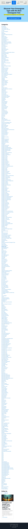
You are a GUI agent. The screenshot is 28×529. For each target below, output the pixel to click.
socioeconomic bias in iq (5, 416)
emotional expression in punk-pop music (7, 129)
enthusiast (3, 226)
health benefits (3, 244)
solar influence (3, 417)
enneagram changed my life (5, 154)
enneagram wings (4, 225)
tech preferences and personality (6, 440)
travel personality (4, 450)
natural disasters (4, 313)
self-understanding (4, 411)
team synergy (3, 439)
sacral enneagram (4, 388)
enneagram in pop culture (5, 176)
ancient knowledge (4, 37)
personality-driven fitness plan (6, 357)
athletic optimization (4, 49)
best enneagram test (4, 59)
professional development (5, 361)
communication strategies (5, 96)
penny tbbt (3, 331)
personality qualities (4, 345)
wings (2, 485)
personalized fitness (4, 358)
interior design (3, 272)
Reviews (21, 1)
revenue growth (4, 383)
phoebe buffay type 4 (4, 359)
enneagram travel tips (5, 218)
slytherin (2, 414)
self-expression (3, 401)
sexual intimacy (3, 412)
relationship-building (4, 379)
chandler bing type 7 (4, 80)
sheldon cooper (3, 413)
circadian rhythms (4, 87)
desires (2, 117)
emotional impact (4, 131)
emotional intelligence (4, 132)
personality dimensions (5, 342)
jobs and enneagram (4, 285)
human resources (4, 261)
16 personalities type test (5, 29)
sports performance (4, 424)
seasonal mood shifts (4, 392)
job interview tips (4, 282)
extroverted (3, 229)
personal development (5, 334)
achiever (2, 32)
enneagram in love (4, 174)
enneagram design (4, 159)
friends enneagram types (5, 236)
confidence (3, 100)
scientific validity (4, 389)
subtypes (2, 432)
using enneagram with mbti (5, 478)
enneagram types (4, 221)
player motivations (4, 360)
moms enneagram (4, 309)
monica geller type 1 (4, 310)
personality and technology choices (7, 338)
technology (3, 441)
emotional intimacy (4, 133)
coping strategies (4, 102)
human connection (4, 260)
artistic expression (4, 46)
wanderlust (3, 479)
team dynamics (3, 437)
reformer (2, 371)
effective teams (3, 127)
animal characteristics (5, 39)
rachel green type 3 (4, 367)
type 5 (2, 456)
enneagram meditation (5, 188)
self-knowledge (3, 404)
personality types (4, 353)
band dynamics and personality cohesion (7, 52)
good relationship (4, 240)
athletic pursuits (4, 50)
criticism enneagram (4, 112)
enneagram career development (6, 152)
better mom (3, 61)
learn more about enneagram (6, 289)
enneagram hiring (4, 170)
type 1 (2, 452)
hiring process (3, 250)
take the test (3, 434)
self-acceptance (3, 395)
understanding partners (5, 472)
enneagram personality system (6, 197)
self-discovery (3, 400)
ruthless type (3, 387)
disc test (2, 121)
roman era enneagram (5, 384)
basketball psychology (4, 53)
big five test (3, 64)
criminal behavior (4, 110)
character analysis (4, 81)
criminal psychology (4, 111)
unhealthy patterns (4, 475)
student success (4, 430)
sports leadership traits (5, 423)
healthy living (3, 246)
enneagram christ (4, 155)
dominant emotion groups (5, 123)
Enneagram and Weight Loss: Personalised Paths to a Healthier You (7, 506)
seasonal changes (4, 391)
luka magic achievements (5, 298)
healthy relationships (4, 247)
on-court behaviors (4, 319)
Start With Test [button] (14, 2)
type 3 (2, 454)
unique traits (3, 476)
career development (4, 73)
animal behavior (4, 38)
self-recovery (3, 408)
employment (3, 143)
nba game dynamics (4, 314)
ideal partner (3, 263)
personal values (3, 336)
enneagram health (4, 169)
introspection (3, 275)
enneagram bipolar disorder (5, 150)
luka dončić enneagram (5, 297)
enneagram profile (4, 201)
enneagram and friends (5, 145)
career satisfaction (4, 75)
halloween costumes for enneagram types (8, 242)
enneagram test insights (5, 213)
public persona (3, 366)
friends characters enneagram (6, 235)
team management (4, 438)
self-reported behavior (5, 409)
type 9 (2, 460)
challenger (3, 78)
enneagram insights (4, 181)
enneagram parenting (4, 193)
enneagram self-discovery (5, 206)
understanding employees (5, 465)
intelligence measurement (5, 271)
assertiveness (3, 48)
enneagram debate (4, 158)
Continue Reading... (4, 517)
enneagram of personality (5, 191)
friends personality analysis (5, 237)
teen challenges (4, 442)
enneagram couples (4, 156)
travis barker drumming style (6, 451)
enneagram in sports (4, 178)
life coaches (3, 293)
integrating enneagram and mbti (6, 270)
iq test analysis (3, 276)
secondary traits (4, 393)
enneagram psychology (5, 202)
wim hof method (4, 484)
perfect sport (3, 332)
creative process (4, 108)
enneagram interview (4, 182)
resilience (3, 382)
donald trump (3, 124)
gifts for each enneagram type (6, 238)
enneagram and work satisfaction (6, 148)
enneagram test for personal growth (7, 212)
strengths (3, 427)
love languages (3, 295)
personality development (5, 341)
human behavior (4, 259)
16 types (2, 30)
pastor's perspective (4, 330)
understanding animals (5, 462)
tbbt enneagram (4, 435)
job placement (3, 284)
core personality (4, 103)
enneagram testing (4, 214)
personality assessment (5, 339)
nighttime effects (4, 318)
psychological (3, 363)
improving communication (5, 266)
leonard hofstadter (4, 290)
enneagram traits (4, 216)
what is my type (4, 483)
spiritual (2, 418)
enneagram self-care (4, 205)
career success (3, 76)
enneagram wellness (4, 224)
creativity (2, 109)
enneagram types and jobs (5, 222)
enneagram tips (4, 215)
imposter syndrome (4, 264)
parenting (3, 324)
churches (2, 85)
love (2, 294)
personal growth (4, 335)
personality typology (4, 356)
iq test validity (3, 277)
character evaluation (4, 82)
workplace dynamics (4, 488)
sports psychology (4, 425)
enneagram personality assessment (7, 196)
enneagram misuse (4, 189)
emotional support (4, 134)
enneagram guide (4, 168)
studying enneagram (4, 431)
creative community (4, 106)
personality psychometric (5, 344)
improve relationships (5, 265)
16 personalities (3, 27)
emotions (2, 135)
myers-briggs (3, 312)
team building (3, 436)
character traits (4, 83)
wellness (2, 482)
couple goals (3, 104)
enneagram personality (5, 195)
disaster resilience (4, 119)
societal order (3, 415)
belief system (3, 58)
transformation (3, 447)
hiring (2, 249)
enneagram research (4, 204)
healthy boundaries (4, 245)
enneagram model (4, 190)
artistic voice (3, 47)
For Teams (18, 2)
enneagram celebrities (5, 153)
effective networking (4, 125)
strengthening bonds (4, 426)
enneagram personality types (6, 199)
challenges (3, 79)
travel (2, 448)
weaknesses (3, 480)
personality (3, 337)
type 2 (2, 453)
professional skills (4, 362)
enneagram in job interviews (5, 173)
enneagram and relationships (6, 147)
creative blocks (3, 105)
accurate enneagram (4, 31)
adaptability (3, 33)
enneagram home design (5, 171)
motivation (3, 311)
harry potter (3, 243)
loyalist (2, 296)
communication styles (4, 97)
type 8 (2, 459)
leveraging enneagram (5, 291)
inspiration (3, 269)
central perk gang (4, 77)
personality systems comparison (6, 347)
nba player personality (5, 315)
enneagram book (4, 151)
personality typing (4, 354)
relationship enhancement (5, 376)
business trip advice (4, 72)
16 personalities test (4, 28)
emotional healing (4, 130)
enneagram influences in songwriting (7, 180)
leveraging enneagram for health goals (7, 292)
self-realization (3, 407)
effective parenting (4, 126)
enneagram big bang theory (5, 149)
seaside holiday (3, 390)
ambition (2, 35)
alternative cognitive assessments (6, 34)
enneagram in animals (4, 172)
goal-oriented (3, 239)
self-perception (3, 406)
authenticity (3, 51)
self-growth (3, 402)
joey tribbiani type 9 (4, 286)
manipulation (3, 300)
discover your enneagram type (6, 122)
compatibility (3, 99)
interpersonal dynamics (5, 273)
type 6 (2, 457)
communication (3, 94)
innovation (3, 268)
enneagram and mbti (4, 146)
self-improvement (4, 403)
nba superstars (3, 316)
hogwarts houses (4, 251)
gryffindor (3, 241)
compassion (3, 98)
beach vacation (3, 54)
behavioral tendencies (5, 57)
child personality (4, 84)
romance (2, 385)
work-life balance (4, 487)
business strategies (4, 70)
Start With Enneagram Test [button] (14, 18)
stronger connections (4, 429)
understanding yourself (5, 474)
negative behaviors (4, 317)
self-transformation (4, 410)
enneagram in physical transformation (7, 175)
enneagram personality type (5, 198)
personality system (4, 346)
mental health (3, 307)
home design (3, 253)
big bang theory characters (5, 62)
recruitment (3, 370)
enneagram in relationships (5, 177)
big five (2, 63)
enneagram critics (4, 157)
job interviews (3, 283)
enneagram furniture (4, 167)
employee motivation (4, 141)
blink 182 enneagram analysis (6, 65)
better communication (5, 60)
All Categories (3, 26)
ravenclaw (3, 369)
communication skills (4, 95)
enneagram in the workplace (6, 179)
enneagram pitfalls (4, 200)
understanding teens (4, 473)
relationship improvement (5, 377)
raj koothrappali (4, 368)
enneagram (3, 144)
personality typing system (5, 355)
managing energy (4, 299)
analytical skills (3, 36)
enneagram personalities (5, 194)
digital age (3, 118)
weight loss (3, 481)
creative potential (4, 107)
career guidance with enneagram (6, 74)
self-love (2, 405)
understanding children (5, 464)
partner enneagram (4, 329)
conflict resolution (4, 101)
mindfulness (3, 308)
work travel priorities (4, 486)
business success (4, 71)
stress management (4, 428)
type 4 (2, 455)
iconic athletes (3, 262)
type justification (4, 461)
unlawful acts (3, 477)
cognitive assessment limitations (6, 88)
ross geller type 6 (4, 386)
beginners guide (4, 55)
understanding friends (5, 470)
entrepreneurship (4, 227)
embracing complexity (5, 128)
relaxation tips (3, 381)
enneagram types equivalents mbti (7, 223)
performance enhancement (5, 333)
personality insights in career (6, 343)
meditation (3, 306)
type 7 (2, 458)
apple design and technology (6, 41)
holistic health (3, 252)
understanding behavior (5, 463)
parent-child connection (5, 323)
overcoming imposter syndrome (6, 322)
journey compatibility (4, 287)
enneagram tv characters (5, 219)
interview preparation (4, 274)
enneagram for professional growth (7, 166)
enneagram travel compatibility (6, 217)
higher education (4, 248)
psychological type (4, 364)
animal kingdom (4, 40)
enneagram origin (4, 192)
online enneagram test (5, 321)
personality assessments (5, 340)
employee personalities (5, 142)
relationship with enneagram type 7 (7, 378)
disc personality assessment (5, 120)
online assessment (4, 320)
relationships (3, 380)
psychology (3, 365)
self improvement (4, 394)
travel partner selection (5, 449)
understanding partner (5, 471)
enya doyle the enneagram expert (6, 228)
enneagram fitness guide (5, 164)
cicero (2, 86)
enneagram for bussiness (5, 165)
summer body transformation (6, 433)
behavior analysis (4, 56)
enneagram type (4, 220)
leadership (3, 288)
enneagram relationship (5, 203)
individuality (3, 267)
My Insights (25, 2)
